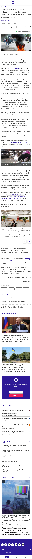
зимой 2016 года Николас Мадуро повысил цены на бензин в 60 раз (15, 260)
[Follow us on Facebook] (2, 544)
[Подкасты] (23, 544)
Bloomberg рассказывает (14, 68)
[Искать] (25, 557)
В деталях (4, 6)
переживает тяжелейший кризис (18, 142)
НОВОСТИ (6, 442)
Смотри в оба (8, 477)
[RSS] (19, 544)
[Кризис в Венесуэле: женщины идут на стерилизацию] (16, 218)
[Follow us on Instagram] (12, 544)
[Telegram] (16, 557)
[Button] (12, 27)
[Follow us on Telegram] (16, 544)
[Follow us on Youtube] (9, 544)
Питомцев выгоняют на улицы (15, 194)
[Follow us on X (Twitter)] (5, 544)
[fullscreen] (29, 164)
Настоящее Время (5, 20)
